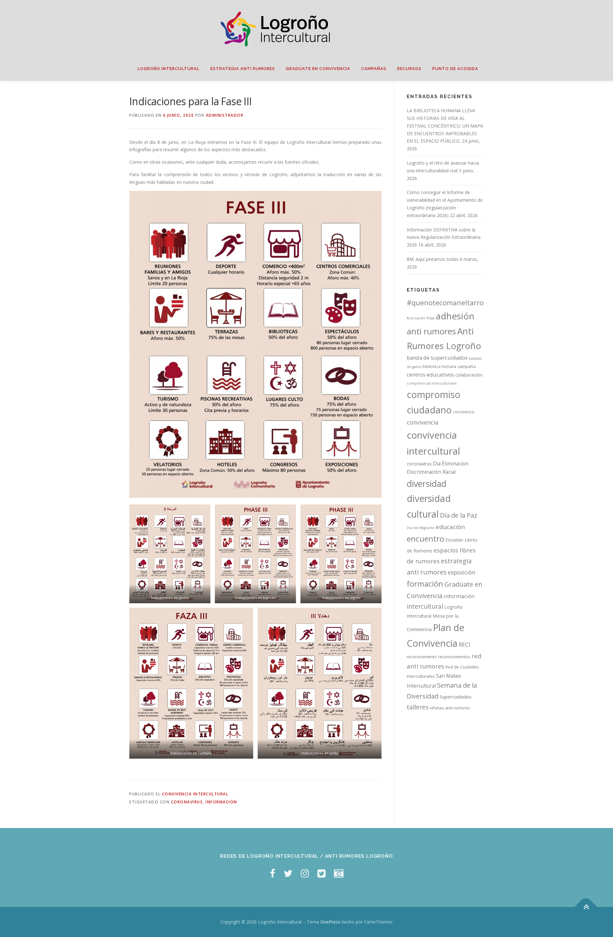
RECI (464, 644)
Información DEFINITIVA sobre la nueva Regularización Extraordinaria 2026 (444, 237)
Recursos (409, 68)
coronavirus (187, 802)
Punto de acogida (455, 68)
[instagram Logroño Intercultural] (305, 873)
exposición (461, 572)
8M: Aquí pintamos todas (432, 259)
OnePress (330, 922)
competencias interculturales (432, 383)
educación (450, 527)
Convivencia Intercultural (195, 794)
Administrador (225, 115)
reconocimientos (454, 657)
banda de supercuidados (437, 357)
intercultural (425, 606)
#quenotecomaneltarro (445, 302)
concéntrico (463, 412)
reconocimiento (422, 657)
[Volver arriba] (586, 907)
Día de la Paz (458, 515)
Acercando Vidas (421, 318)
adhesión (455, 316)
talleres (417, 707)
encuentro (425, 538)
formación (425, 583)
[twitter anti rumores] (321, 873)
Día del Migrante (421, 528)
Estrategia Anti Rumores (242, 68)
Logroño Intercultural (169, 68)
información (221, 802)
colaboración (468, 375)
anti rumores (431, 331)
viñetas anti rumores (450, 708)
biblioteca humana (439, 366)
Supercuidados (456, 696)
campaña (467, 366)
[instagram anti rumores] (339, 873)
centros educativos (430, 374)
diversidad (426, 483)
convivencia (422, 422)
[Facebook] (272, 873)
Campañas (373, 68)
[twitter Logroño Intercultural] (288, 873)
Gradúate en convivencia (318, 68)
